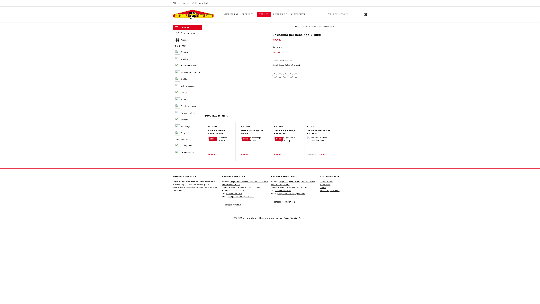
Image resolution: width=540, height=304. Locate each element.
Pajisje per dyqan (188, 106)
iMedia (323, 188)
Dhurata (184, 59)
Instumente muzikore (190, 72)
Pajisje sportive (188, 113)
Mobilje (184, 93)
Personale (185, 133)
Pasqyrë (184, 120)
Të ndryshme (187, 146)
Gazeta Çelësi (326, 182)
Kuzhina (184, 79)
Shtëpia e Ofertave (249, 218)
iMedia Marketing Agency (294, 218)
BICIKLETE (180, 46)
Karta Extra (325, 185)
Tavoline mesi (181, 139)
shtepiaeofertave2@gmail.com (291, 194)
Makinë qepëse (187, 86)
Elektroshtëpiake (188, 66)
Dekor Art (185, 52)
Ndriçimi (184, 100)
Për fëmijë (185, 127)
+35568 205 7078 (234, 194)
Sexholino (292, 61)
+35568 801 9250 (283, 191)
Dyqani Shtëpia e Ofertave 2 (289, 65)
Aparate (184, 40)
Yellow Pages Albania (329, 191)
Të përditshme (187, 152)
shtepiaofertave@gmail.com (241, 196)
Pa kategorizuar (188, 33)
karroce (310, 126)
